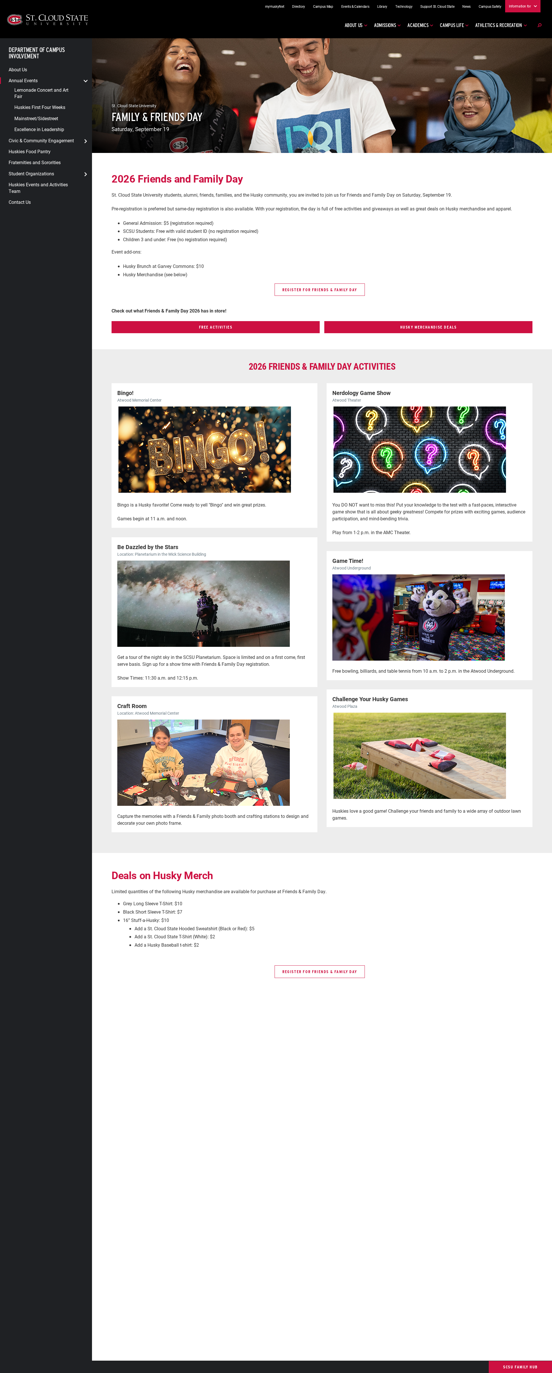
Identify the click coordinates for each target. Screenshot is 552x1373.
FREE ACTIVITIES (216, 327)
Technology (404, 6)
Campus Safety (490, 6)
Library (382, 6)
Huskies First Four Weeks (39, 107)
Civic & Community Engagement (41, 140)
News (466, 6)
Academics (417, 25)
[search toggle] (539, 25)
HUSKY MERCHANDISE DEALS (428, 327)
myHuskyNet (274, 6)
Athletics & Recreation (498, 25)
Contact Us (20, 202)
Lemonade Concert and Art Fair (41, 93)
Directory (298, 6)
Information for (520, 6)
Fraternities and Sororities (35, 162)
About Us (354, 25)
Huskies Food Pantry (30, 151)
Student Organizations (31, 173)
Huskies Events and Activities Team (38, 187)
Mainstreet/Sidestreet (36, 118)
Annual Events (23, 80)
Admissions (385, 25)
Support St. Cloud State (437, 6)
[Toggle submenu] (85, 81)
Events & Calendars (355, 6)
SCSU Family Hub (520, 1366)
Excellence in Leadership (39, 129)
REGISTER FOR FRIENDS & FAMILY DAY (319, 289)
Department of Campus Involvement (37, 53)
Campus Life (452, 25)
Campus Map (323, 6)
